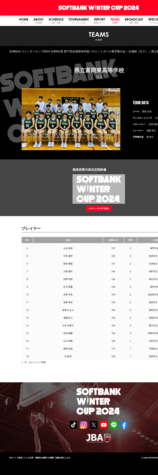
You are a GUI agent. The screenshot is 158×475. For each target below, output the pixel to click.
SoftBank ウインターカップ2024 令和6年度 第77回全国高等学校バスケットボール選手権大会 (67, 51)
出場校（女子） (138, 51)
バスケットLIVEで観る (98, 208)
